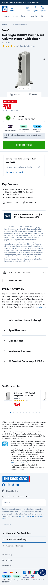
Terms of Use (7, 566)
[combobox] (24, 167)
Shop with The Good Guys (18, 533)
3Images (17, 94)
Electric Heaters (21, 24)
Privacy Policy (7, 555)
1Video (34, 94)
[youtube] (18, 484)
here (37, 2)
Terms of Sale (7, 560)
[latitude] (26, 575)
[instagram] (8, 484)
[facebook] (3, 484)
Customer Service (14, 545)
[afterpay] (17, 575)
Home (4, 24)
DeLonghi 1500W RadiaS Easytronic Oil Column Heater (24, 394)
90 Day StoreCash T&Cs (19, 463)
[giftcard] (32, 575)
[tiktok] (13, 484)
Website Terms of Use (26, 516)
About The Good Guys (16, 539)
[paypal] (6, 575)
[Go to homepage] (4, 9)
